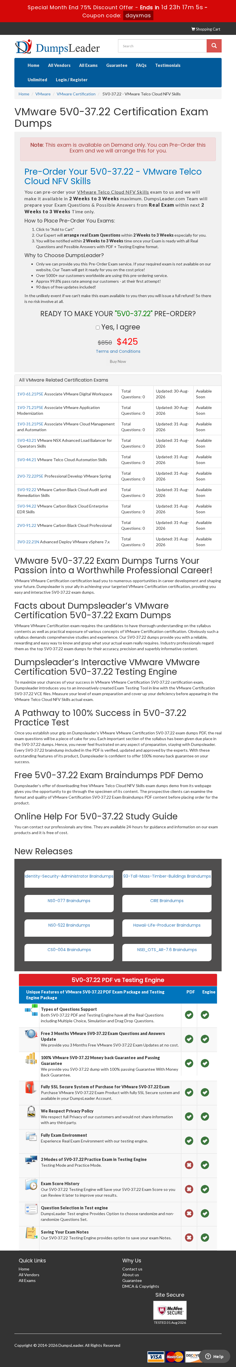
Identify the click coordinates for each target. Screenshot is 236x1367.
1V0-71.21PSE (30, 407)
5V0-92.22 (26, 489)
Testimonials (167, 65)
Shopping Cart (207, 29)
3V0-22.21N (28, 541)
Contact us (132, 1268)
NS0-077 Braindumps (69, 901)
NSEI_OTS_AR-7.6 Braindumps (167, 950)
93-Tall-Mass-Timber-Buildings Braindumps (167, 876)
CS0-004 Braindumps (69, 950)
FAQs (141, 65)
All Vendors (59, 65)
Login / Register (71, 79)
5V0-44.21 (26, 459)
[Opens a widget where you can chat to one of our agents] (214, 1357)
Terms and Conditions (118, 351)
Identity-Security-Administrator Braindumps (69, 876)
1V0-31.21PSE (30, 423)
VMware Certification (76, 93)
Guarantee (116, 65)
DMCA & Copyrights (140, 1286)
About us (130, 1274)
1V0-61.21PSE (30, 393)
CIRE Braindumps (167, 901)
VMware (43, 93)
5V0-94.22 (26, 506)
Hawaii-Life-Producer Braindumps (167, 925)
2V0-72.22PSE (30, 476)
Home (33, 65)
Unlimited (37, 79)
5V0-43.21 (26, 440)
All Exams (88, 65)
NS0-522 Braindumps (69, 925)
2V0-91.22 (26, 525)
